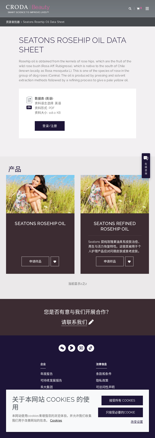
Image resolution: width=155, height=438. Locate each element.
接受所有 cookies (122, 400)
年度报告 (46, 374)
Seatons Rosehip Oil (40, 223)
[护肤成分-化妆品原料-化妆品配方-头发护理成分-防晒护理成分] (28, 7)
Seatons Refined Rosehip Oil (115, 226)
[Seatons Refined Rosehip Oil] (115, 194)
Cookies (56, 420)
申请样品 (35, 261)
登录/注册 (50, 126)
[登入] (55, 261)
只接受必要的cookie (120, 412)
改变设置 (137, 422)
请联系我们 (74, 322)
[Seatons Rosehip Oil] (40, 194)
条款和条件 (104, 374)
